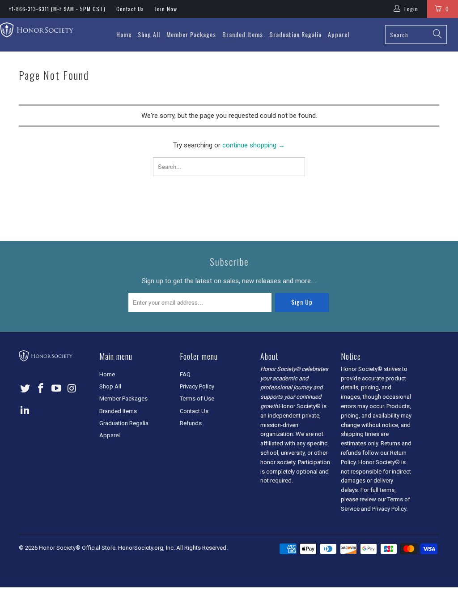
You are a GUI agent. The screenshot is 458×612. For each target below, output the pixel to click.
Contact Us (130, 9)
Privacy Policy (197, 386)
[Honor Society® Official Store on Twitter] (25, 389)
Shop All (149, 34)
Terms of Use (197, 398)
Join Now (166, 9)
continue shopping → (253, 145)
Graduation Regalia (295, 34)
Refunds (191, 423)
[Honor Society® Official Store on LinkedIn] (25, 410)
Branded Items (242, 34)
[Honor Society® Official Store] (36, 30)
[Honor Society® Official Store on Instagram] (72, 389)
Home (123, 34)
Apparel (338, 34)
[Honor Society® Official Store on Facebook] (41, 389)
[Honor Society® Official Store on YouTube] (56, 389)
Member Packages (191, 34)
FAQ (185, 374)
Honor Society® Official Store (77, 547)
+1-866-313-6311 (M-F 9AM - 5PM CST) (57, 9)
